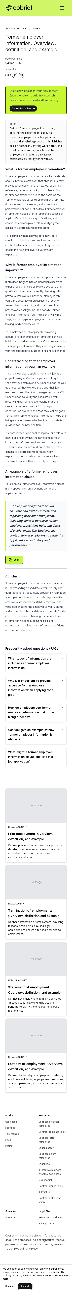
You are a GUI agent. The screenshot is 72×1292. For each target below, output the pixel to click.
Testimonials (12, 1134)
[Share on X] (8, 75)
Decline (9, 1286)
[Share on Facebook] (14, 75)
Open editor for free (21, 108)
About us (10, 1217)
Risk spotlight (46, 1180)
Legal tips (44, 1164)
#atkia (36, 28)
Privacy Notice (46, 1223)
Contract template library (52, 1132)
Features (10, 1128)
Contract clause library (51, 1186)
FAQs (8, 1140)
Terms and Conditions (51, 1217)
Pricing (9, 1146)
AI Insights (44, 1192)
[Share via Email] (21, 75)
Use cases (11, 1122)
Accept (25, 1286)
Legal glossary (18, 28)
